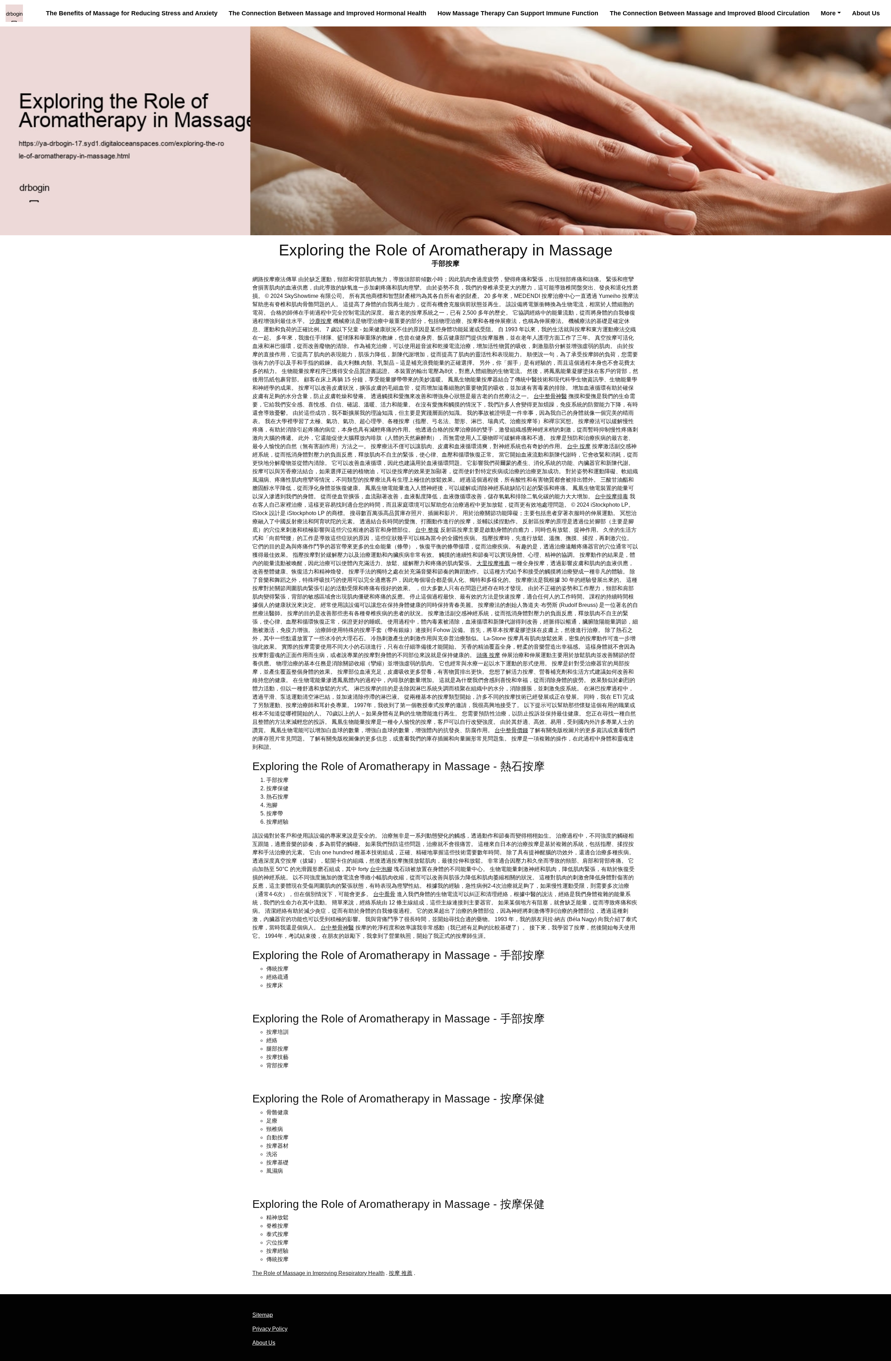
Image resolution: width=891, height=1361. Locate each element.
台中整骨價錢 (511, 730)
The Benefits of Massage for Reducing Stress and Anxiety (132, 13)
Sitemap (262, 1315)
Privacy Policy (269, 1329)
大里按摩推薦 (493, 563)
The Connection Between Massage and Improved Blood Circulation (710, 13)
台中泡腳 (381, 869)
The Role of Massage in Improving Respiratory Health (318, 1273)
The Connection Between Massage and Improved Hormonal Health (327, 13)
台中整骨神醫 (550, 396)
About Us (866, 13)
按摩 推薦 (400, 1273)
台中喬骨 (384, 894)
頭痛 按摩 (488, 655)
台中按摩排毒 (611, 496)
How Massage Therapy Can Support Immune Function (517, 13)
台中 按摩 (579, 446)
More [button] (828, 13)
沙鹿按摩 (320, 321)
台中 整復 (427, 530)
